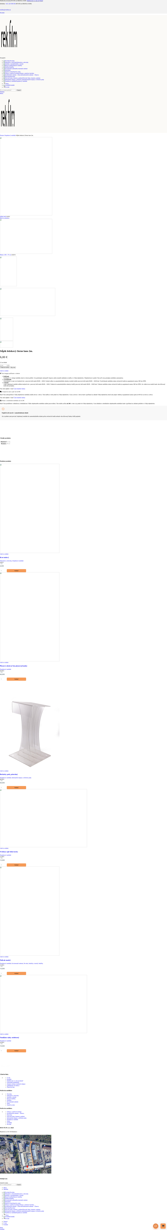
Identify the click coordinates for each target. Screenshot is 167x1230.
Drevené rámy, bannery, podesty (16, 1116)
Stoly (8, 1103)
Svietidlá (9, 1122)
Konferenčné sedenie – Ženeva (15, 1113)
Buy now (13, 367)
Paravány (9, 1115)
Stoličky (41, 963)
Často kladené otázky (19, 388)
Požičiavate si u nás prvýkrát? (35, 0)
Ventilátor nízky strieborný (9, 1037)
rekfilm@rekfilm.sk (5, 10)
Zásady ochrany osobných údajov (16, 1084)
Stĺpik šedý (3, 216)
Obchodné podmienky (13, 1082)
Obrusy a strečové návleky (14, 1112)
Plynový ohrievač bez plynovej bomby (13, 666)
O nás (8, 1077)
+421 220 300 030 (10, 3)
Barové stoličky (11, 1098)
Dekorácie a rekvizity (6, 561)
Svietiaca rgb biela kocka (9, 852)
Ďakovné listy (11, 1087)
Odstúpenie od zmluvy (13, 1085)
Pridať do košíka (5, 367)
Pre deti (26, 963)
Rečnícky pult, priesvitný (9, 774)
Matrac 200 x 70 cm (5, 255)
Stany (8, 1121)
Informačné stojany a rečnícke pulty (21, 777)
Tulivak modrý (5, 960)
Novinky (9, 1094)
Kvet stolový (4, 557)
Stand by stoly (11, 1105)
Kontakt (2, 12)
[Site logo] (9, 56)
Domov (2, 135)
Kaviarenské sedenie (17, 963)
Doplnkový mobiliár (10, 135)
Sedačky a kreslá (33, 963)
